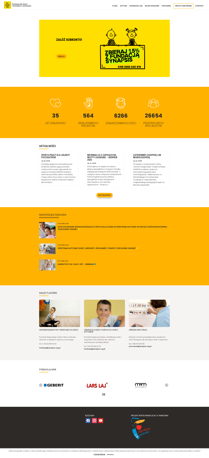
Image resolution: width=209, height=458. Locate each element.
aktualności (104, 195)
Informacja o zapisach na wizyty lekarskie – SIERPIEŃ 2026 (102, 157)
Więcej (61, 56)
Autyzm (123, 6)
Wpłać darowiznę (183, 6)
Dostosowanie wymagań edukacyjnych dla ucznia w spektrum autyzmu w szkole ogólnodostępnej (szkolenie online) (112, 228)
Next (166, 385)
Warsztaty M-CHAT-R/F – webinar (76, 264)
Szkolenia (166, 6)
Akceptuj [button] (110, 454)
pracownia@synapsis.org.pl (140, 346)
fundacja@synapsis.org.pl (49, 348)
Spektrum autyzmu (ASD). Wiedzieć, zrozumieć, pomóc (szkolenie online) (97, 248)
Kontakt (199, 6)
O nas (114, 6)
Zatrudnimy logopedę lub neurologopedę (147, 156)
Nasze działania (152, 6)
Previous (40, 385)
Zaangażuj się (135, 6)
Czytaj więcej (99, 454)
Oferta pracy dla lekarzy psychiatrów (55, 156)
